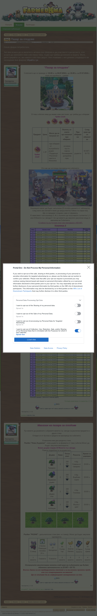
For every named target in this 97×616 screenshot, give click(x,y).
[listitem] (48, 300)
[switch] (78, 305)
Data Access (48, 348)
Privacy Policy (62, 348)
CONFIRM (31, 340)
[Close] (89, 268)
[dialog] (48, 308)
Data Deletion (35, 348)
